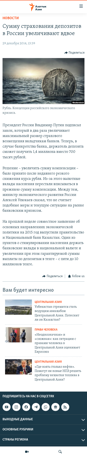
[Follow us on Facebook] (26, 407)
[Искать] (60, 451)
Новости (11, 18)
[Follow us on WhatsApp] (46, 407)
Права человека (46, 329)
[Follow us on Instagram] (16, 407)
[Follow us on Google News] (55, 407)
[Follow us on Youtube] (7, 407)
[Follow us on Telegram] (36, 407)
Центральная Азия (48, 302)
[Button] (74, 53)
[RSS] (65, 407)
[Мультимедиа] (26, 451)
